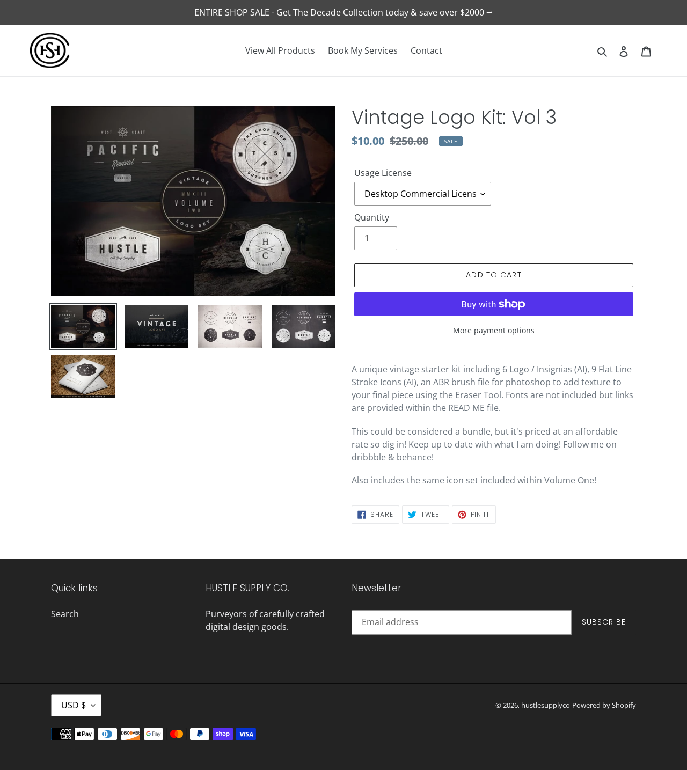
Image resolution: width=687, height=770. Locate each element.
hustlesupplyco (545, 705)
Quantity (371, 217)
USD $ (73, 705)
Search (65, 614)
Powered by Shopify (604, 705)
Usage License (383, 173)
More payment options (494, 330)
